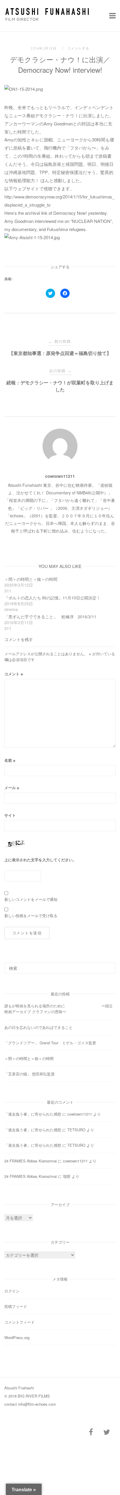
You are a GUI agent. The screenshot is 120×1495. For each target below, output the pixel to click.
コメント (13, 674)
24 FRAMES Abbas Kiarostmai (30, 1161)
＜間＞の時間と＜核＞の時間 (30, 579)
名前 (9, 760)
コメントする (78, 48)
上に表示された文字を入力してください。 (40, 859)
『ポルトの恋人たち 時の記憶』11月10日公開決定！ (52, 598)
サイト (10, 815)
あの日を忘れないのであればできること (38, 1027)
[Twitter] (106, 1432)
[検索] (109, 965)
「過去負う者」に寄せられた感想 (32, 1114)
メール (11, 787)
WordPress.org (16, 1337)
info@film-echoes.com (37, 1404)
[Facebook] (91, 1432)
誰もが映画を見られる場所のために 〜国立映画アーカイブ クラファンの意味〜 (58, 1008)
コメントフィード (19, 1322)
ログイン (12, 1291)
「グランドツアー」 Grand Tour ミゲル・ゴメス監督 (50, 1042)
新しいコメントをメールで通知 (30, 899)
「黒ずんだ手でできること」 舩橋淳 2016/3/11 (50, 616)
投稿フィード (15, 1306)
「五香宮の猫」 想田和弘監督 (29, 1074)
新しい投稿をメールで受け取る (30, 915)
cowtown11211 (60, 476)
